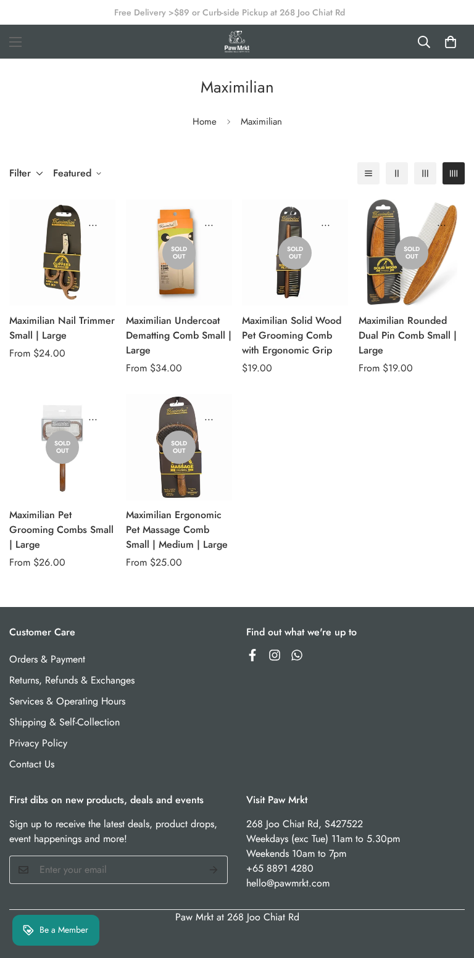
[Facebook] (252, 655)
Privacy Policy (38, 743)
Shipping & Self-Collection (64, 722)
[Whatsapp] (297, 655)
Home (205, 121)
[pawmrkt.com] (237, 42)
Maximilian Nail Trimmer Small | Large (62, 327)
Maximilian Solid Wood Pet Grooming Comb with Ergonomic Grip (291, 335)
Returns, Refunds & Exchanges (72, 680)
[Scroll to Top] (450, 891)
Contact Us (31, 764)
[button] (450, 42)
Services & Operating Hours (67, 701)
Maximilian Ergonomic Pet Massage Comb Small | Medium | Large (177, 529)
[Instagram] (275, 655)
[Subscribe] (214, 870)
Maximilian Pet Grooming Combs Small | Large (61, 529)
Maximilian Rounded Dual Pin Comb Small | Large (408, 335)
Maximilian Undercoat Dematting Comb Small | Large (178, 335)
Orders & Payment (47, 659)
